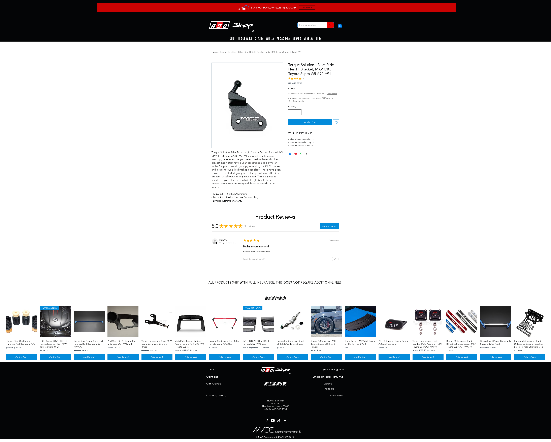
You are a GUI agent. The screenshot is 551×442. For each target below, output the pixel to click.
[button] (340, 25)
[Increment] (299, 114)
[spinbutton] (294, 114)
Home (215, 52)
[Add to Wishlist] (336, 125)
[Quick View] (21, 321)
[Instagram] (266, 420)
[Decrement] (290, 114)
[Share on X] (306, 156)
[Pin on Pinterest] (295, 156)
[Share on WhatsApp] (301, 156)
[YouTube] (272, 420)
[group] (275, 333)
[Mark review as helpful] (335, 259)
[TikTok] (279, 420)
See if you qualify (304, 104)
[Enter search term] (330, 25)
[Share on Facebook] (290, 156)
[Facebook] (285, 420)
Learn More (310, 96)
